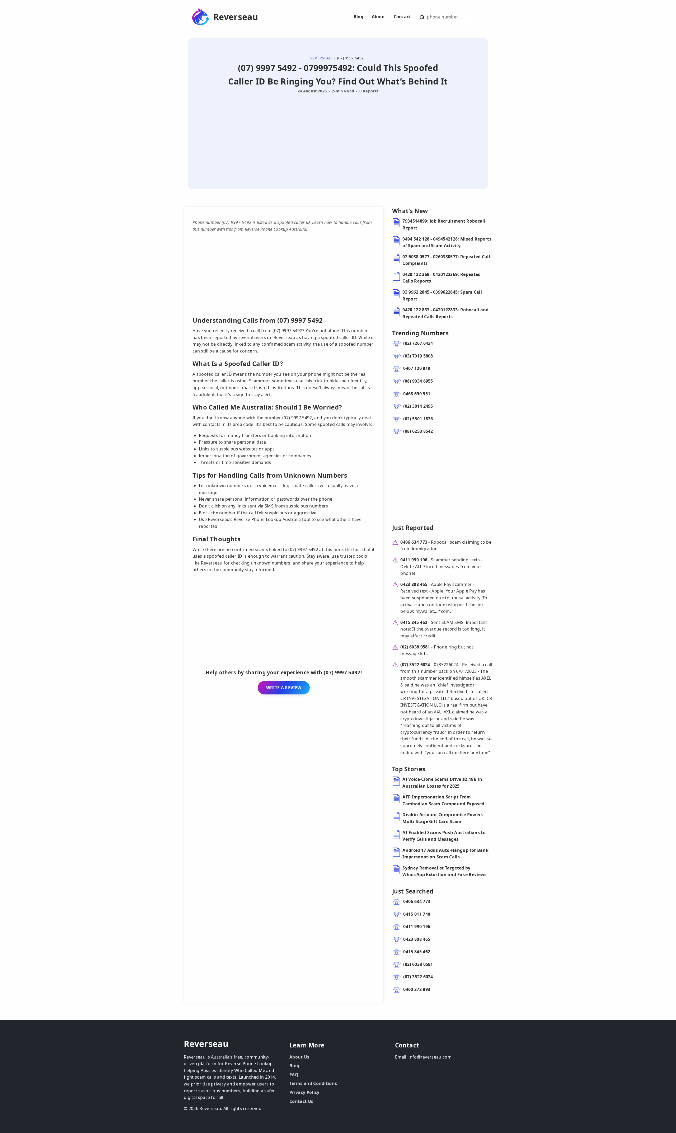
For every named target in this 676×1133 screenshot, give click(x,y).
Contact (402, 17)
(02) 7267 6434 (418, 343)
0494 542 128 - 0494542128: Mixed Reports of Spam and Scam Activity (446, 242)
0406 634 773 (413, 542)
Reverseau (235, 17)
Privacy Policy (304, 1092)
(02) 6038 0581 (415, 647)
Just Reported (412, 528)
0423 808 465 (413, 584)
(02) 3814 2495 (418, 406)
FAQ (293, 1075)
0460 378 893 (416, 989)
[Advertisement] (338, 135)
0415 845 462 (413, 622)
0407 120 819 (416, 368)
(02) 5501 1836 (418, 419)
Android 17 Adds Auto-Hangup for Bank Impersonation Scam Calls (445, 853)
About (378, 17)
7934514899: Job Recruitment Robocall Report (443, 224)
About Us (299, 1057)
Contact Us (301, 1101)
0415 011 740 (416, 914)
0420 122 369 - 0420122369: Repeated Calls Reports (441, 277)
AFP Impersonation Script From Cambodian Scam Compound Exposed (443, 800)
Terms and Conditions (313, 1083)
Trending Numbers (420, 333)
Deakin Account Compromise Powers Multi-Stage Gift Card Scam (442, 818)
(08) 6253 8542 (418, 431)
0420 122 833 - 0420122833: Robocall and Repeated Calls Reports (445, 313)
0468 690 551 (416, 394)
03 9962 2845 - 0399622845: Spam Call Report (442, 295)
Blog (358, 17)
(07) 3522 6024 (415, 664)
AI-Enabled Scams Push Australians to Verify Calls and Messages (444, 836)
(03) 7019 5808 (418, 356)
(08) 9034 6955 (418, 381)
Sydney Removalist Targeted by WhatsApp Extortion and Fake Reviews (444, 871)
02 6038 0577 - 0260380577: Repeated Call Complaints (446, 260)
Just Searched (412, 891)
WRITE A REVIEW (283, 687)
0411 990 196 (413, 560)
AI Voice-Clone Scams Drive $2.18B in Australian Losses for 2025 (442, 782)
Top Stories (408, 769)
